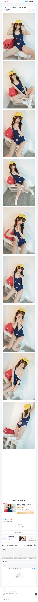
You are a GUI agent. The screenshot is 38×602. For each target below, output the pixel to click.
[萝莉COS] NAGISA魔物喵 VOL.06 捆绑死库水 (14, 7)
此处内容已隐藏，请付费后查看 (19, 500)
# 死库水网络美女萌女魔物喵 (8, 521)
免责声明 (8, 595)
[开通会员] (36, 594)
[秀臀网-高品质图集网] (6, 589)
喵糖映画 (8, 4)
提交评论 (33, 568)
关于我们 (15, 595)
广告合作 (11, 595)
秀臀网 (7, 9)
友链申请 (4, 595)
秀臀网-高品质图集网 (11, 597)
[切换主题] (36, 596)
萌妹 (5, 4)
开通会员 (31, 1)
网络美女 (11, 519)
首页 (3, 4)
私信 (33, 9)
